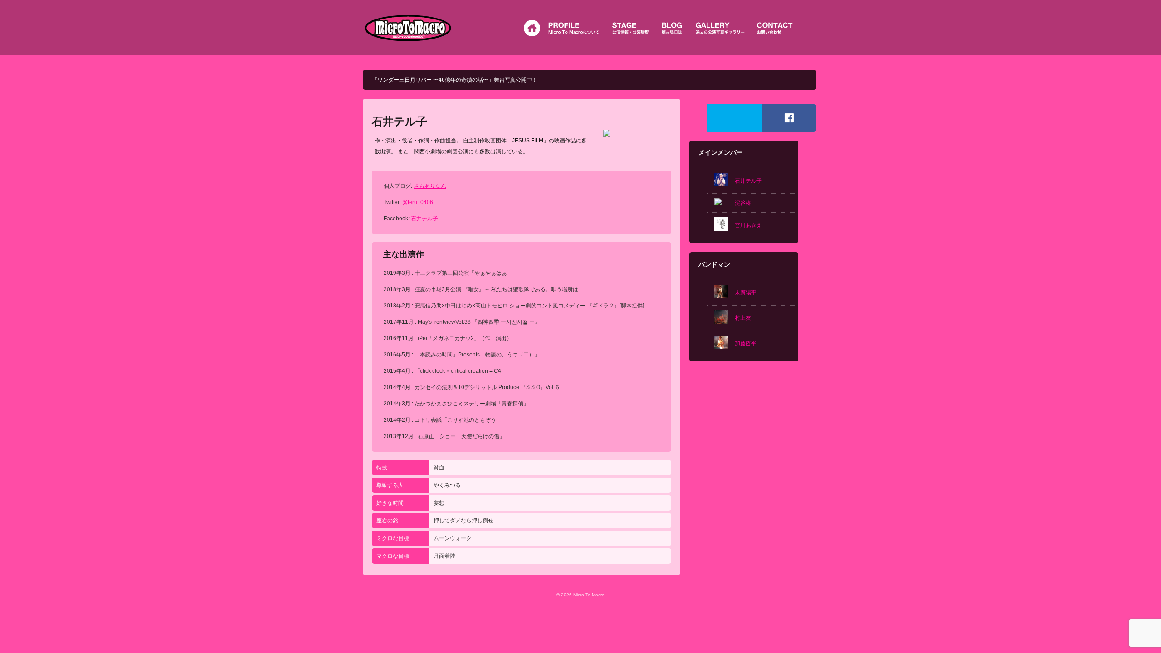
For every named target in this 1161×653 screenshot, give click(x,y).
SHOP (721, 28)
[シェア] (789, 118)
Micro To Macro (408, 28)
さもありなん (430, 186)
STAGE (631, 28)
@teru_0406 (417, 202)
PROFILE (575, 28)
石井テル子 (424, 218)
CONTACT (775, 28)
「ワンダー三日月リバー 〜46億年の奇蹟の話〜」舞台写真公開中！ (454, 80)
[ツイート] (734, 118)
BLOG (673, 28)
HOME (530, 28)
